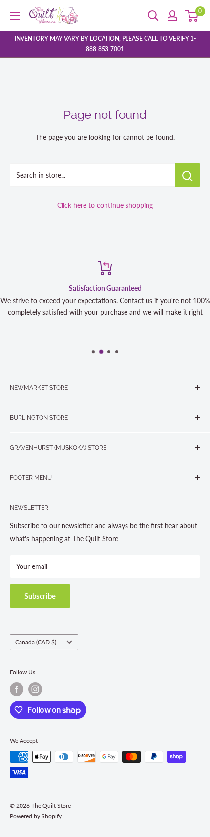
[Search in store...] (187, 175)
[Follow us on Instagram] (35, 689)
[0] (192, 16)
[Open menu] (15, 16)
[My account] (172, 15)
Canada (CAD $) (35, 642)
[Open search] (153, 15)
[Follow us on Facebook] (16, 689)
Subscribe (40, 595)
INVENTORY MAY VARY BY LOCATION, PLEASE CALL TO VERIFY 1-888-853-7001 (105, 44)
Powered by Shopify (36, 816)
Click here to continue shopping (105, 205)
